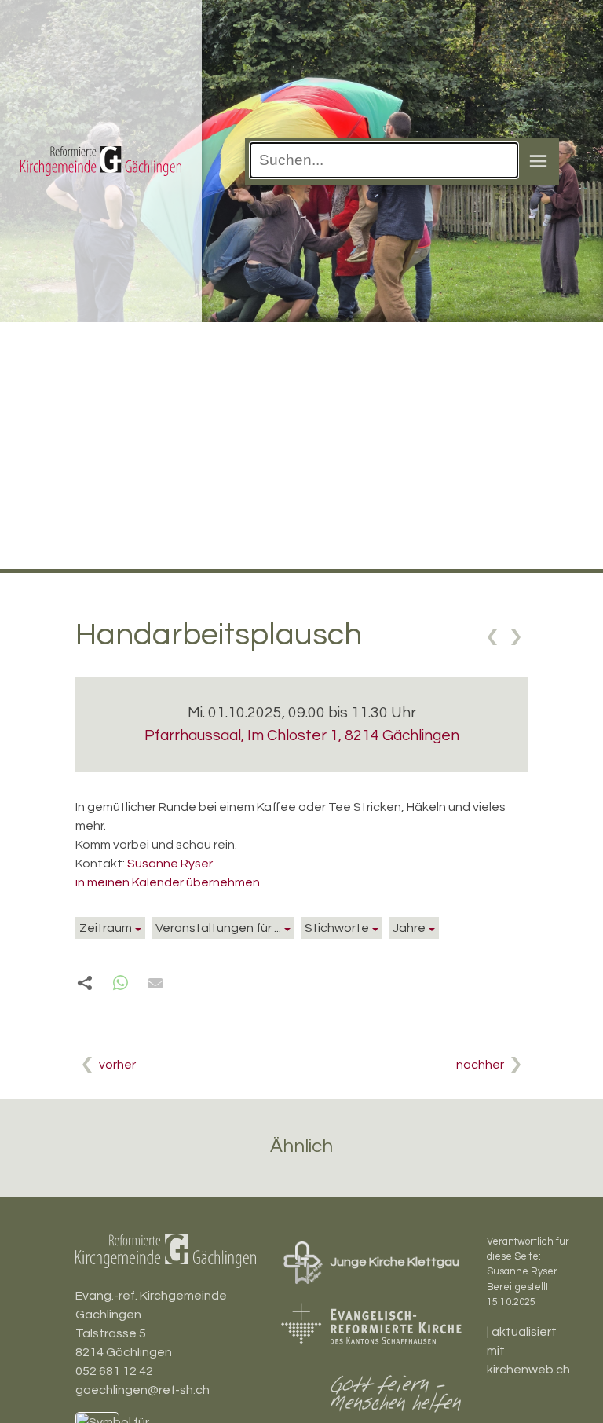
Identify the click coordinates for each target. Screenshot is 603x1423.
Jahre (409, 928)
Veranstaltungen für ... (218, 928)
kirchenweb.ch (528, 1369)
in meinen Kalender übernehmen (167, 882)
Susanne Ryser (170, 863)
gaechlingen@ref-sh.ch (142, 1390)
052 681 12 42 (114, 1371)
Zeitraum (105, 928)
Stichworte (337, 928)
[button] (120, 983)
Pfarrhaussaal (301, 735)
